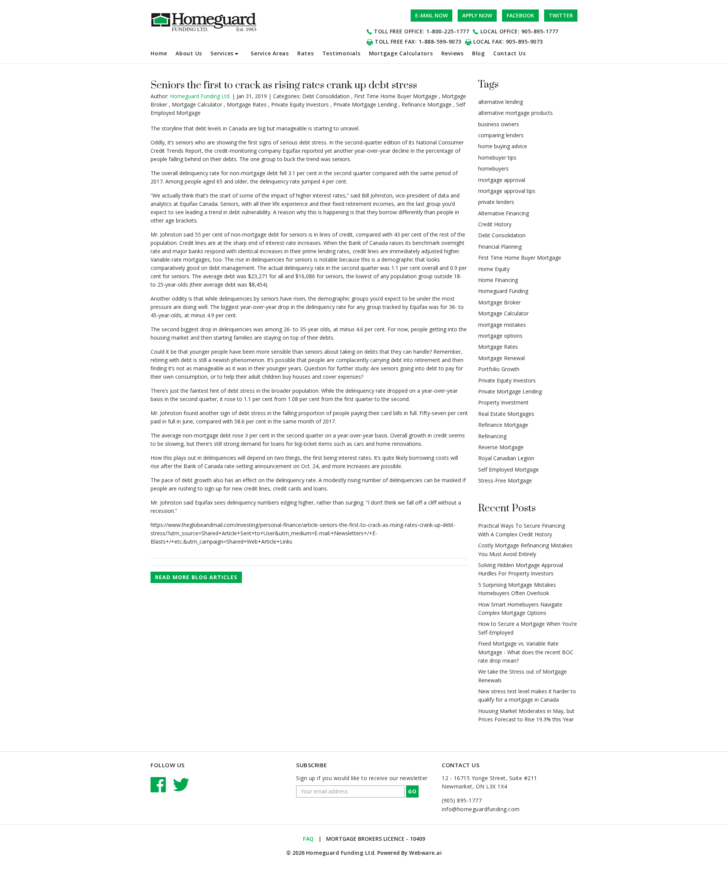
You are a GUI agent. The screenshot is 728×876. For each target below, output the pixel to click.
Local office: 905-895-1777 (519, 31)
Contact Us (509, 53)
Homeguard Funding (503, 291)
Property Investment (503, 402)
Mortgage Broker (499, 302)
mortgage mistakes (502, 324)
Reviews (452, 53)
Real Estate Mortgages (506, 413)
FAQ (308, 838)
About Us (189, 53)
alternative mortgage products (515, 112)
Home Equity (494, 269)
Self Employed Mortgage (508, 469)
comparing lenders (501, 135)
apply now (477, 15)
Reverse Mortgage (501, 447)
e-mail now (431, 15)
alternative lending (500, 101)
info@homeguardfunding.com (481, 809)
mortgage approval (501, 179)
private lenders (496, 201)
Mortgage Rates (247, 104)
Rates (305, 53)
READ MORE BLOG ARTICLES (196, 577)
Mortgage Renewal (501, 358)
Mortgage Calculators (401, 53)
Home (159, 53)
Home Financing (498, 280)
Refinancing (492, 436)
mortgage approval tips (506, 190)
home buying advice (502, 146)
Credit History (494, 224)
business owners (498, 124)
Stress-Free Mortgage (505, 480)
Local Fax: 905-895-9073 (508, 41)
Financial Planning (500, 246)
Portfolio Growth (498, 369)
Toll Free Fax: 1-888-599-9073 (418, 41)
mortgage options (500, 335)
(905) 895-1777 (462, 800)
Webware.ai (425, 852)
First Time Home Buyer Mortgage (395, 96)
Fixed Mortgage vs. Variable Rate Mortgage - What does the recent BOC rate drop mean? (525, 652)
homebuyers (493, 168)
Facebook (520, 15)
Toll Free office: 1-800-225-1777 (421, 31)
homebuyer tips (497, 157)
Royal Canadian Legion (506, 458)
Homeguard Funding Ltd (340, 852)
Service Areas (270, 53)
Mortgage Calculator (197, 104)
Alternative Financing (503, 213)
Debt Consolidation (326, 96)
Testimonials (341, 53)
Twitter (561, 15)
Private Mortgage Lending (365, 104)
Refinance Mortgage (427, 104)
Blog (478, 53)
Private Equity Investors (300, 104)
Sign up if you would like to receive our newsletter (362, 778)
